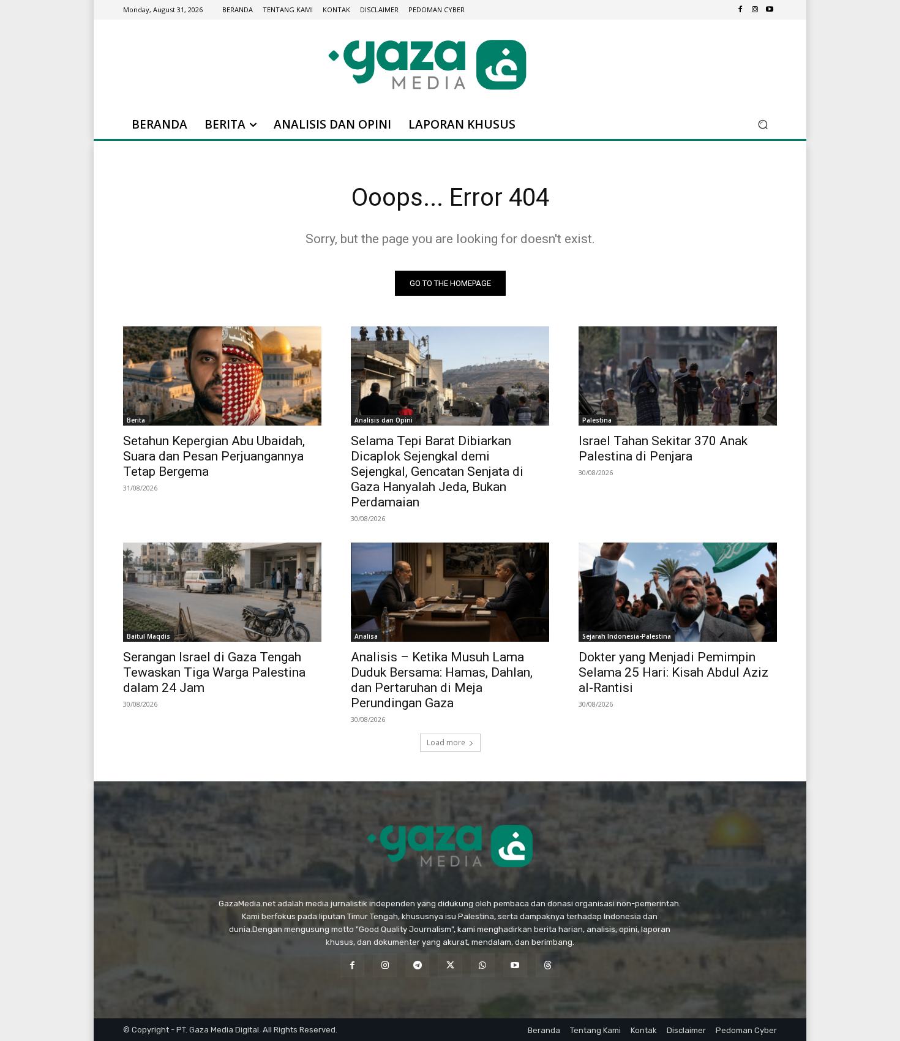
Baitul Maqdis (148, 636)
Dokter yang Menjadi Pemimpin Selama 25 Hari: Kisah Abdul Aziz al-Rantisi (673, 672)
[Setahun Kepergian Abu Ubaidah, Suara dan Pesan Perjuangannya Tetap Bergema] (222, 376)
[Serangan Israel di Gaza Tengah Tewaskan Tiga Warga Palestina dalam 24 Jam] (222, 592)
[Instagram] (755, 9)
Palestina (597, 420)
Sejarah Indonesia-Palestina (626, 636)
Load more (446, 742)
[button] (762, 124)
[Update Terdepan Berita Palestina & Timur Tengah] (427, 64)
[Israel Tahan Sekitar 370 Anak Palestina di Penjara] (678, 376)
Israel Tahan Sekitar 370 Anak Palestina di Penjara (663, 449)
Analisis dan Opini (383, 420)
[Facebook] (740, 9)
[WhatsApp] (483, 965)
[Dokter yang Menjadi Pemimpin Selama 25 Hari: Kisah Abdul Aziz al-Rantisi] (678, 592)
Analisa (366, 636)
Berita (136, 420)
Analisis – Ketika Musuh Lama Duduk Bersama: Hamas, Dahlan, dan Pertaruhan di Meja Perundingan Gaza (442, 680)
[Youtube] (769, 9)
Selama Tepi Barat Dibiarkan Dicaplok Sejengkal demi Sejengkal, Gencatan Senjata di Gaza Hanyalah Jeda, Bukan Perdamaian (437, 471)
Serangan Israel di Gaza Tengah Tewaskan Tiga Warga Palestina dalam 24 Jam (214, 672)
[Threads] (548, 965)
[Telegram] (417, 965)
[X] (450, 965)
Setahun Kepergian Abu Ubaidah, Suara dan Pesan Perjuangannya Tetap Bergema (214, 456)
